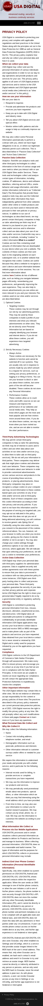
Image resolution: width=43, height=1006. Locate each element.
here (12, 275)
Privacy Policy (9, 995)
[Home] (21, 6)
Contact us (24, 717)
